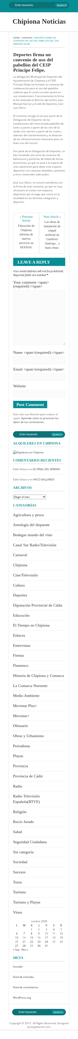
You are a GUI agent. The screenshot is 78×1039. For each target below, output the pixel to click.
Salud (17, 832)
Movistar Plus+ (25, 706)
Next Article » (52, 216)
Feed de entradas (23, 977)
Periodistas (21, 746)
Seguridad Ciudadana (30, 842)
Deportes (20, 595)
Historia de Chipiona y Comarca (38, 675)
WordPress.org (22, 997)
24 (46, 941)
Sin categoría (23, 852)
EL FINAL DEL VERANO (46, 469)
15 (31, 937)
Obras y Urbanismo (28, 736)
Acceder (18, 966)
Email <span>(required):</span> (38, 369)
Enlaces (19, 635)
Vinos (17, 912)
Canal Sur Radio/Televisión (34, 545)
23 (39, 941)
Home (16, 37)
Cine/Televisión (25, 575)
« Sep (16, 949)
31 (46, 946)
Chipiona (27, 37)
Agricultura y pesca (28, 515)
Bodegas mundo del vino (32, 535)
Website (19, 386)
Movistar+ (21, 716)
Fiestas (18, 655)
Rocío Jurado (23, 822)
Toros (17, 882)
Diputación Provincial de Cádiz (37, 605)
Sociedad (20, 862)
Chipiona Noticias (39, 21)
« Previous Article (26, 218)
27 (16, 946)
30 (39, 946)
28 (24, 946)
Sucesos (19, 872)
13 (16, 937)
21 (24, 941)
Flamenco (20, 665)
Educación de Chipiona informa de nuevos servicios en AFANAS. (26, 236)
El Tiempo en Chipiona (31, 625)
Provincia (20, 766)
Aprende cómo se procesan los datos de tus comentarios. (35, 420)
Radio (17, 786)
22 (31, 941)
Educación (21, 615)
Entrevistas (21, 645)
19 (61, 937)
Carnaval (20, 555)
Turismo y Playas (26, 902)
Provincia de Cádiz (28, 776)
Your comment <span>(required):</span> (31, 284)
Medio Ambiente (26, 695)
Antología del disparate (31, 525)
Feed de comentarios (25, 987)
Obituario (20, 726)
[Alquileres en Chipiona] (28, 452)
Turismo (19, 892)
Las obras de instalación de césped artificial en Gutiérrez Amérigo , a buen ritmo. (52, 234)
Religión (19, 812)
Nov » (24, 949)
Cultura (19, 585)
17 (46, 937)
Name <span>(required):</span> (38, 352)
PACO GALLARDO (43, 479)
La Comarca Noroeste (30, 686)
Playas (18, 756)
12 (61, 933)
